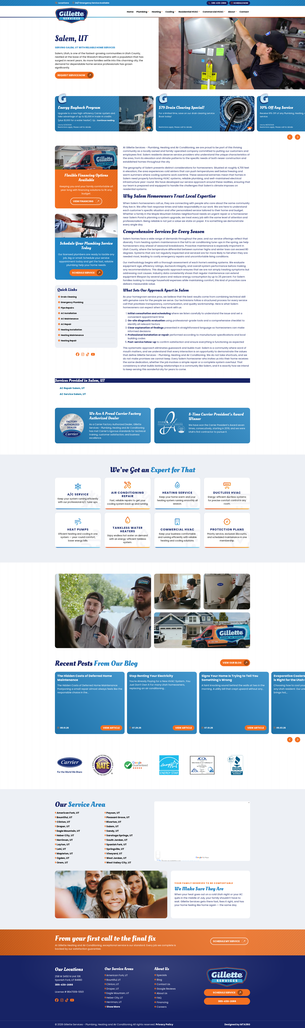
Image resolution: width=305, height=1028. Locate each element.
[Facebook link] (77, 354)
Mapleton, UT (65, 853)
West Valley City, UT (118, 862)
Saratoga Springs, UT (119, 835)
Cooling (169, 11)
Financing (162, 1002)
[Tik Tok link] (87, 354)
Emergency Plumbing (72, 302)
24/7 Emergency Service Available (92, 3)
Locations (63, 3)
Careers (162, 1006)
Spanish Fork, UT (116, 844)
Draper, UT (63, 826)
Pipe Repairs (67, 307)
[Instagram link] (82, 354)
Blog (159, 979)
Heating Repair (69, 340)
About (231, 11)
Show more (113, 1006)
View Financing (83, 201)
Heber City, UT (65, 835)
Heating (156, 11)
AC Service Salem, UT (73, 394)
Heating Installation (71, 329)
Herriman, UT (65, 840)
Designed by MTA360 (237, 1024)
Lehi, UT (61, 849)
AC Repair (66, 324)
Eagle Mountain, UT (68, 831)
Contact (244, 11)
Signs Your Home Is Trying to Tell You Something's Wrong (230, 678)
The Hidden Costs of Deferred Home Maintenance (84, 678)
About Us (162, 993)
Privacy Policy (164, 1024)
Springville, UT (115, 849)
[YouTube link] (93, 354)
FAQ (159, 997)
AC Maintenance (69, 318)
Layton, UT (63, 844)
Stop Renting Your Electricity (151, 676)
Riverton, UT (113, 822)
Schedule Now (241, 3)
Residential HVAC (188, 11)
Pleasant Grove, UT (118, 817)
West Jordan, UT (116, 858)
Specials (162, 975)
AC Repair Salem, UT (72, 388)
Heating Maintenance (72, 335)
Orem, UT (62, 862)
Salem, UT (112, 826)
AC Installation (69, 313)
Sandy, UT (112, 831)
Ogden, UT (63, 858)
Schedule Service (83, 272)
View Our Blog (232, 662)
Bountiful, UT (64, 817)
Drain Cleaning (69, 296)
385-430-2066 (218, 3)
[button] (148, 128)
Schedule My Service (226, 941)
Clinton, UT (63, 822)
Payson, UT (113, 812)
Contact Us (163, 984)
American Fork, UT (68, 812)
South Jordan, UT (116, 840)
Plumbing (141, 11)
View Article (111, 727)
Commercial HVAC (213, 11)
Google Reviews (166, 988)
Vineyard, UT (114, 853)
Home (130, 11)
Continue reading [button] (105, 120)
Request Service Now (71, 75)
